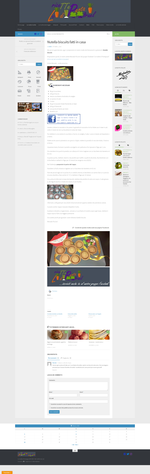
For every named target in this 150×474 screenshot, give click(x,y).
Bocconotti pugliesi (29, 128)
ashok (21, 128)
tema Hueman (36, 461)
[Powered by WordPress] (23, 461)
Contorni (81, 25)
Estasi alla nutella (72, 314)
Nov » (76, 445)
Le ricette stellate (121, 25)
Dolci (87, 25)
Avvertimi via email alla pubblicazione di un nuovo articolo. (67, 408)
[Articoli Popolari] (119, 145)
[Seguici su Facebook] (35, 34)
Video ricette (110, 25)
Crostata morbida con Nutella (54, 314)
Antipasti (55, 25)
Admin (50, 46)
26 (24, 442)
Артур (21, 136)
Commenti (54, 358)
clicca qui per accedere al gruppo (58, 59)
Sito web (51, 398)
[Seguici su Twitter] (38, 34)
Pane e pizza (100, 25)
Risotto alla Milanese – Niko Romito (127, 102)
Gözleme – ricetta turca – (96, 342)
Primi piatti (63, 25)
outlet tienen (22, 132)
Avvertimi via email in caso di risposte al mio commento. (66, 404)
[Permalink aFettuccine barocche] (118, 165)
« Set (73, 445)
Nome (51, 392)
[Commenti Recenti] (124, 91)
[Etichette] (129, 91)
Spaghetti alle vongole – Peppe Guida (127, 117)
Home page (21, 25)
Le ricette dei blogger (44, 25)
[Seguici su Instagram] (41, 34)
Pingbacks (67, 358)
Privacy (20, 29)
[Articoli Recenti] (118, 91)
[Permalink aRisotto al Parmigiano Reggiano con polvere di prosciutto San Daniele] (118, 174)
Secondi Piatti (73, 25)
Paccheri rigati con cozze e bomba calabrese (127, 155)
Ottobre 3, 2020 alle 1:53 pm (64, 363)
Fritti (93, 25)
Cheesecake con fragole (94, 314)
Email (82, 392)
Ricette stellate (127, 99)
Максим (54, 363)
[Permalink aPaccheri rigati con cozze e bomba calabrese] (118, 152)
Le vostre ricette (31, 25)
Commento (52, 380)
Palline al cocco (72, 342)
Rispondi (54, 370)
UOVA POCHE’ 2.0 (32, 132)
